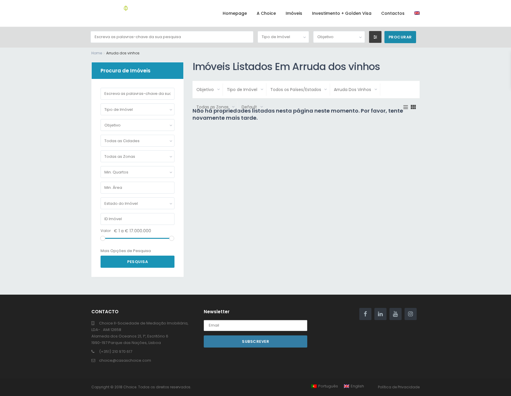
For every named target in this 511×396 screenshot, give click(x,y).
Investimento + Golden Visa (341, 13)
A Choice (266, 13)
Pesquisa (137, 261)
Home (96, 53)
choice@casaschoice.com (125, 360)
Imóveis (294, 13)
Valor (106, 231)
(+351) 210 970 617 (115, 351)
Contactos (393, 13)
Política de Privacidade (399, 386)
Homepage (235, 13)
